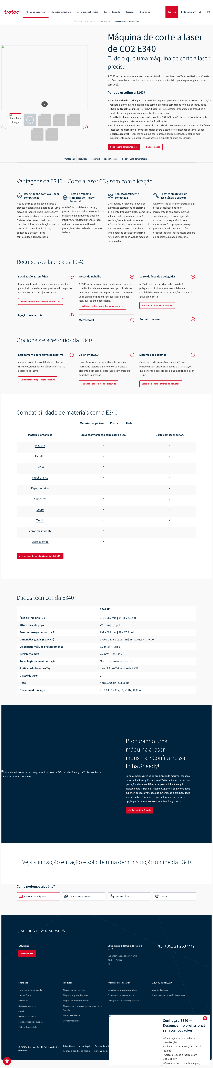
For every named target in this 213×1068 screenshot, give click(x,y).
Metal (129, 423)
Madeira (40, 445)
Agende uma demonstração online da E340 (40, 556)
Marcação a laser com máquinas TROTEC (126, 1000)
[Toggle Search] (200, 12)
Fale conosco (27, 953)
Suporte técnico (123, 896)
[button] (7, 1061)
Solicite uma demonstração (123, 146)
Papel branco (40, 477)
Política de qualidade (27, 1027)
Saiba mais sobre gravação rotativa (38, 379)
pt (208, 12)
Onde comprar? (188, 12)
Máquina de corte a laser (74, 990)
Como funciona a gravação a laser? (123, 990)
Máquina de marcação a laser (76, 1000)
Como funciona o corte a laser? (121, 995)
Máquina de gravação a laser (75, 995)
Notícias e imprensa (27, 1006)
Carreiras (22, 1011)
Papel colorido (40, 488)
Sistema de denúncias (105, 1051)
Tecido (40, 520)
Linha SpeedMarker (71, 1015)
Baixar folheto (153, 146)
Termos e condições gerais (76, 1051)
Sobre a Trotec (25, 995)
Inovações (23, 1000)
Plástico (115, 423)
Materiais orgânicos (92, 423)
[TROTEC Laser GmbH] (11, 12)
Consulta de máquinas (35, 896)
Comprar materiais (71, 1020)
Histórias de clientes (27, 1016)
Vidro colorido (40, 541)
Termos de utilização (105, 1046)
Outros (164, 896)
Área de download (160, 990)
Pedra (40, 467)
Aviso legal (84, 1046)
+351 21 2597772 (180, 946)
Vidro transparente (40, 531)
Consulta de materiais (81, 896)
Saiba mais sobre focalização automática (40, 301)
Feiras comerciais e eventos (30, 1021)
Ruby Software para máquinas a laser (168, 995)
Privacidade (69, 1046)
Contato (172, 12)
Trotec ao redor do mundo (30, 990)
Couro (40, 509)
